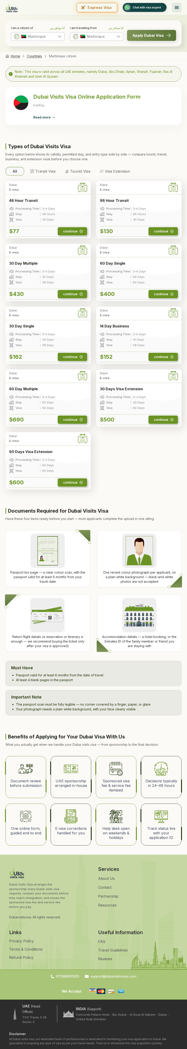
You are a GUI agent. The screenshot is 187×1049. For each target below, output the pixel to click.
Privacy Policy (21, 941)
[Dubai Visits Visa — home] (11, 7)
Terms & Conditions (26, 949)
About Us (106, 878)
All (15, 171)
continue (70, 231)
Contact (105, 887)
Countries (34, 56)
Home (15, 56)
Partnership (108, 896)
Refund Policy (21, 957)
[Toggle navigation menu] (177, 7)
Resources (107, 905)
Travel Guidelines (113, 950)
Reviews (105, 959)
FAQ (101, 941)
